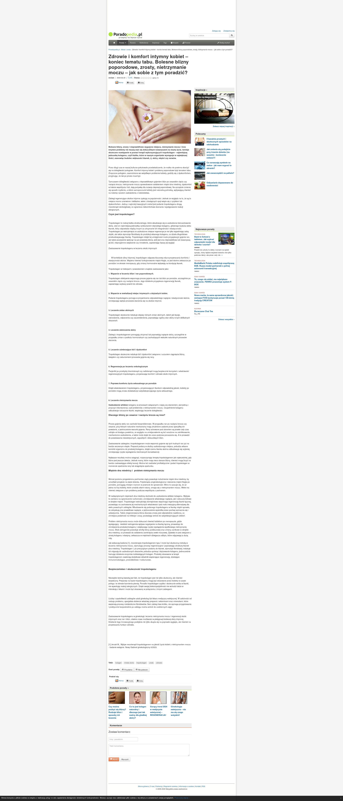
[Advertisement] (140, 87)
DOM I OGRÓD (199, 276)
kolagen (118, 662)
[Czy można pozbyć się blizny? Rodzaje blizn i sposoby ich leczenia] (117, 698)
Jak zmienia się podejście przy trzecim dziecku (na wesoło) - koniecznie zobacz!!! (218, 153)
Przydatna (128, 669)
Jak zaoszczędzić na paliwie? (220, 172)
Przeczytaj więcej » (182, 797)
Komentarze (116, 725)
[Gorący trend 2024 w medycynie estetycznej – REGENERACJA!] (158, 698)
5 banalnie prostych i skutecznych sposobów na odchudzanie (219, 141)
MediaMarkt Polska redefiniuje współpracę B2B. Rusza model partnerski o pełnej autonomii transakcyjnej (214, 266)
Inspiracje (155, 43)
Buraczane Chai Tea (203, 311)
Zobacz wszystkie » (226, 319)
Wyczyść (125, 759)
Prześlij (131, 83)
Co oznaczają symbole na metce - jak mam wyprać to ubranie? (219, 165)
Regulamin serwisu (171, 786)
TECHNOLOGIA (199, 234)
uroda (151, 662)
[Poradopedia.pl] (125, 35)
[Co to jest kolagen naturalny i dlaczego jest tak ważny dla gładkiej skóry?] (137, 698)
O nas (152, 786)
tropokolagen (141, 662)
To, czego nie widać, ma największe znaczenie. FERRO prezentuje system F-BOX (213, 282)
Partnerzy (158, 786)
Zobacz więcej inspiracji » (223, 126)
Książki (175, 43)
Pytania (133, 43)
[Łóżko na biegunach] (214, 108)
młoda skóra (129, 662)
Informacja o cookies (186, 786)
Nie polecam (143, 669)
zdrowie (159, 662)
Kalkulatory (144, 43)
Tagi (165, 43)
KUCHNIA (197, 308)
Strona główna (143, 786)
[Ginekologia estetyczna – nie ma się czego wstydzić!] (179, 698)
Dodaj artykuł (224, 43)
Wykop (120, 82)
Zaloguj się (216, 30)
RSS (203, 786)
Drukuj (142, 83)
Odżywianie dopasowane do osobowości (220, 184)
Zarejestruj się (228, 30)
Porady (122, 43)
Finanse (187, 43)
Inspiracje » (201, 89)
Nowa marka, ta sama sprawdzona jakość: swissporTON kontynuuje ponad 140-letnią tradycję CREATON (214, 298)
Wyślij (114, 759)
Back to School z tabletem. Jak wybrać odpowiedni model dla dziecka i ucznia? (204, 240)
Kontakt (198, 786)
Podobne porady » (119, 687)
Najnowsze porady (205, 229)
